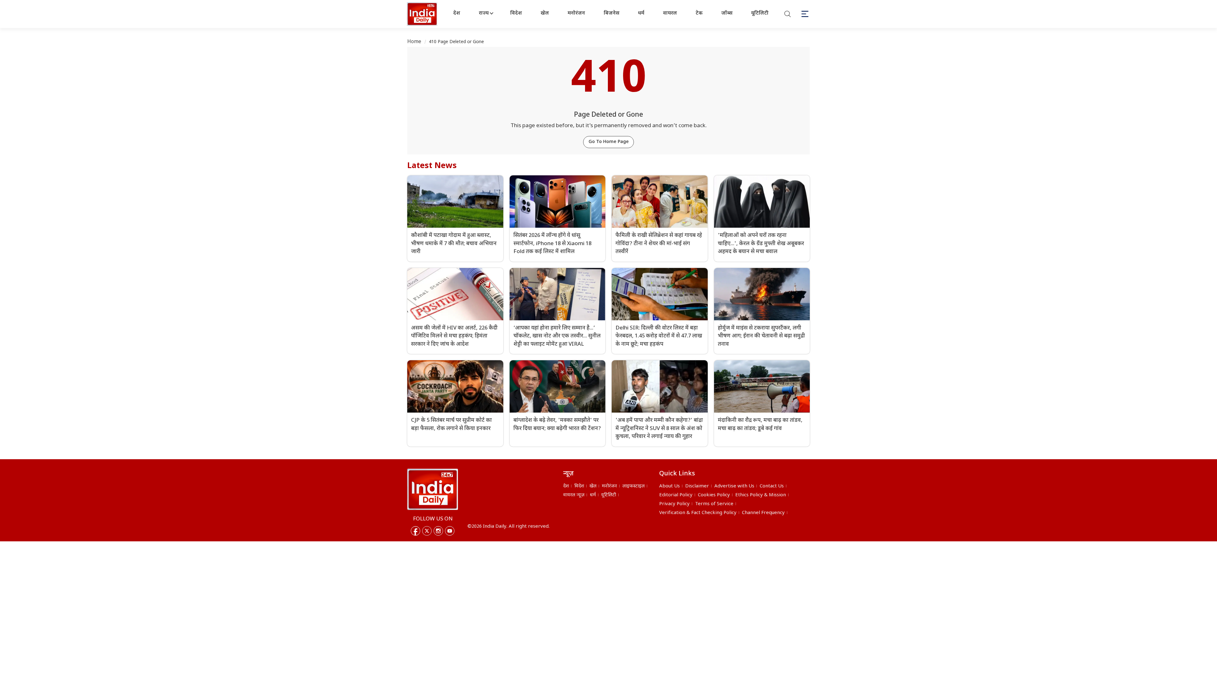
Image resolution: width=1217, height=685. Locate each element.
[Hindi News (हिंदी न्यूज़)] (423, 14)
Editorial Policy (675, 495)
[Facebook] (415, 531)
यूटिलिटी (760, 13)
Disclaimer (697, 486)
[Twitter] (427, 531)
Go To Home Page (609, 142)
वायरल (670, 13)
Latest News (432, 166)
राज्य (484, 13)
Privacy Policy (674, 504)
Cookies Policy (714, 495)
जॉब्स (726, 13)
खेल (545, 13)
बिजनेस (611, 13)
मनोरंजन (576, 13)
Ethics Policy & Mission (760, 495)
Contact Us (772, 486)
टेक (699, 13)
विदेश (516, 13)
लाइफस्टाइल (633, 486)
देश (456, 13)
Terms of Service (714, 504)
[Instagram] (438, 531)
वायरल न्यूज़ (573, 495)
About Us (669, 486)
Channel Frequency (763, 513)
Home (414, 42)
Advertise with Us (734, 486)
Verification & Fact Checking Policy (698, 513)
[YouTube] (449, 531)
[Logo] (432, 489)
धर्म (641, 13)
